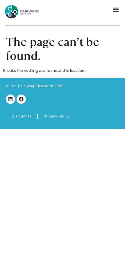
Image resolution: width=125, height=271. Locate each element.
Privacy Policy (57, 116)
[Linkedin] (10, 99)
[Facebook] (21, 99)
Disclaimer (21, 116)
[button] (115, 9)
